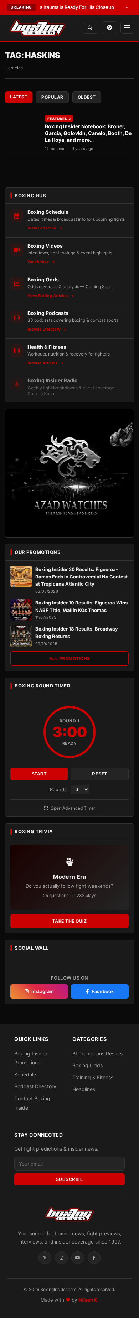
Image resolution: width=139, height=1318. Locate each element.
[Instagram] (61, 1257)
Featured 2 (59, 118)
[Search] (90, 28)
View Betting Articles (48, 295)
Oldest (87, 97)
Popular (52, 97)
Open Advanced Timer (72, 808)
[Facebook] (94, 1257)
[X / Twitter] (44, 1257)
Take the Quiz (69, 921)
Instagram (42, 991)
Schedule (25, 1074)
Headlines (83, 1089)
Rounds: (60, 789)
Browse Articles (42, 362)
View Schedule (42, 227)
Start (39, 774)
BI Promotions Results (97, 1053)
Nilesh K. (88, 1300)
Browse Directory (44, 329)
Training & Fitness (92, 1077)
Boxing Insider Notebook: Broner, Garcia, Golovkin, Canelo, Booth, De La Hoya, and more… (88, 133)
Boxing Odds (87, 1065)
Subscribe (69, 1179)
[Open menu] (127, 28)
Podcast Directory (35, 1086)
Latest (18, 96)
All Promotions (69, 658)
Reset (99, 774)
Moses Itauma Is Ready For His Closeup (60, 7)
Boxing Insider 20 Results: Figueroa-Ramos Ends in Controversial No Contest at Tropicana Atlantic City (81, 576)
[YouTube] (77, 1257)
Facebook (103, 991)
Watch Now (38, 261)
